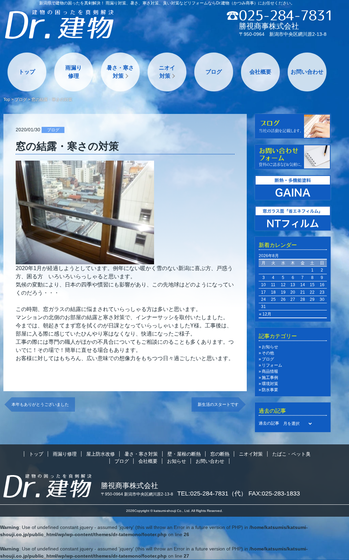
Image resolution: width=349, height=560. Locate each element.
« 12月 (265, 314)
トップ (27, 72)
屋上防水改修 (100, 454)
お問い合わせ (307, 72)
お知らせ (270, 346)
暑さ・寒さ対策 (120, 72)
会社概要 (260, 72)
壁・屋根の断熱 (184, 454)
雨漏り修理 (73, 72)
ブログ (214, 72)
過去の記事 (269, 423)
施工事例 (270, 377)
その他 (268, 353)
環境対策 (270, 383)
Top (6, 99)
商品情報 (270, 371)
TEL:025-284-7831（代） (212, 493)
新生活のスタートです (218, 404)
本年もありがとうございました (40, 404)
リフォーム (272, 365)
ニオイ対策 (167, 72)
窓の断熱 (219, 454)
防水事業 (270, 389)
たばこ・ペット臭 (291, 454)
